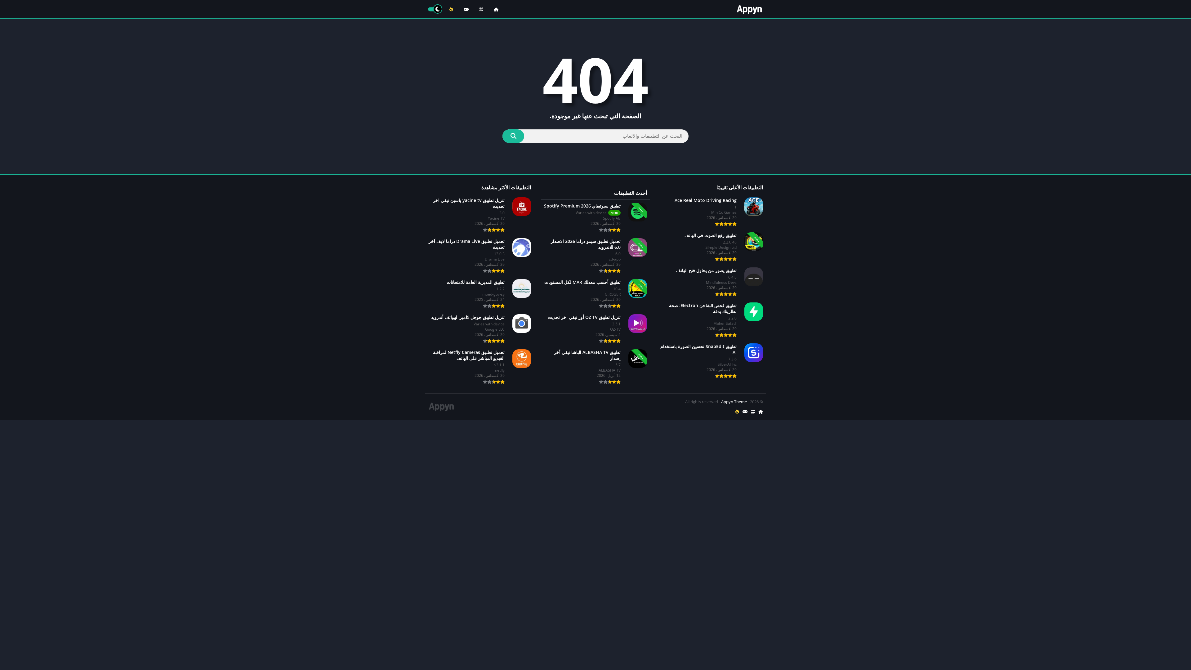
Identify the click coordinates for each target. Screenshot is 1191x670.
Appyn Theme (734, 401)
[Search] (513, 136)
